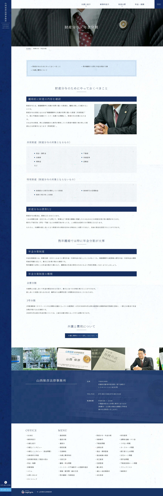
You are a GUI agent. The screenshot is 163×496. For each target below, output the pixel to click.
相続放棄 (63, 447)
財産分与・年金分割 (104, 435)
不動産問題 (101, 443)
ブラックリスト (126, 467)
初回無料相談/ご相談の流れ (37, 459)
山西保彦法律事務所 (51, 380)
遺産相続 (63, 435)
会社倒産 (100, 475)
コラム (29, 471)
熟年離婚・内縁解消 (67, 475)
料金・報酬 (139, 4)
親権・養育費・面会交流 (69, 471)
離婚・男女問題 (65, 463)
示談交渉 (63, 459)
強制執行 (124, 471)
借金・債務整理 (102, 451)
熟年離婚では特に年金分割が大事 (95, 66)
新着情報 (30, 467)
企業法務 (100, 447)
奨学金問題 (125, 459)
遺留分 (62, 443)
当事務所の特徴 (33, 455)
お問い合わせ (32, 475)
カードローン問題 (127, 447)
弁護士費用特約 (65, 455)
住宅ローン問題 (126, 455)
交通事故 (63, 451)
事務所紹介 (104, 4)
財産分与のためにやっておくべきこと (47, 66)
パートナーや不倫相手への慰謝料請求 (74, 467)
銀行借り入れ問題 (127, 451)
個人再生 (100, 467)
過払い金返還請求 (103, 471)
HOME (28, 48)
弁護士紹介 (31, 443)
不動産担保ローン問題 (129, 463)
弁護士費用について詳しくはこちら (81, 336)
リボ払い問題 (125, 443)
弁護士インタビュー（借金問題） (39, 451)
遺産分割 (63, 439)
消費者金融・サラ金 (128, 439)
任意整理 (100, 463)
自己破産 (100, 459)
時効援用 (124, 435)
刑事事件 (100, 439)
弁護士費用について (40, 70)
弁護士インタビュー (34, 447)
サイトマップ (32, 479)
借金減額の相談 (102, 455)
